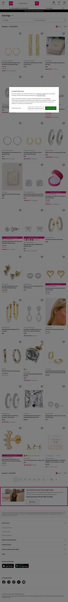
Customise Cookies (16, 108)
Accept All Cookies (50, 108)
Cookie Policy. (41, 95)
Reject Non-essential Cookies (36, 108)
